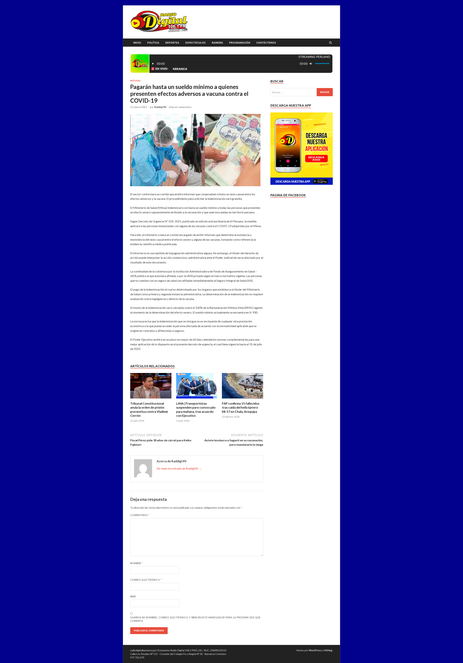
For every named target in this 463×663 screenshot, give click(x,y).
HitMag (328, 650)
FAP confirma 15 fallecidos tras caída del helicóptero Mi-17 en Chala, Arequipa (240, 407)
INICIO (137, 42)
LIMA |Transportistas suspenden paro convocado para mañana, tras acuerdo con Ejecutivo (196, 409)
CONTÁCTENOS (266, 42)
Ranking (217, 42)
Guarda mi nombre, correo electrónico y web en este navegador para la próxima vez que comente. (195, 619)
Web (133, 596)
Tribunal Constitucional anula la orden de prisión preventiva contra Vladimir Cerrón (149, 409)
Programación (239, 42)
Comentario (140, 515)
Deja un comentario (180, 107)
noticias (135, 81)
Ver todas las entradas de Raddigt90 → (179, 468)
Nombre (136, 563)
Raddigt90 (160, 107)
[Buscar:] (301, 92)
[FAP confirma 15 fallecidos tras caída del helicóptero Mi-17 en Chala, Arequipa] (242, 399)
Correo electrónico (146, 579)
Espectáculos (195, 42)
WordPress (315, 650)
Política (153, 42)
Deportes (172, 42)
